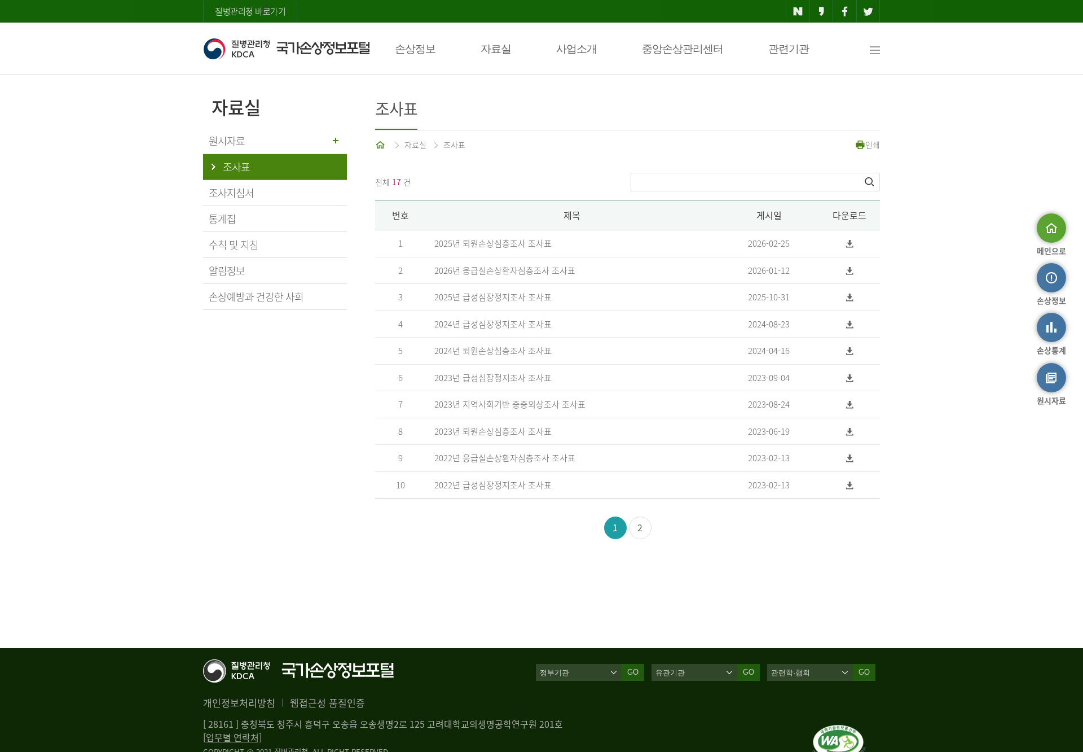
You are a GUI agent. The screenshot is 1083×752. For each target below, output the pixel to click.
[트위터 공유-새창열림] (868, 11)
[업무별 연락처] (232, 737)
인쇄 (872, 144)
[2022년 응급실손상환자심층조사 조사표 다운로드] (849, 458)
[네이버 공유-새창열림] (797, 11)
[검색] (870, 182)
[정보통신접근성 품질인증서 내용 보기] (839, 731)
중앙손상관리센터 (682, 49)
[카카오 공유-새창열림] (821, 11)
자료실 (496, 49)
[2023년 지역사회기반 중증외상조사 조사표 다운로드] (849, 404)
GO (633, 672)
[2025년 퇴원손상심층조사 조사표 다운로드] (849, 243)
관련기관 (788, 49)
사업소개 (576, 49)
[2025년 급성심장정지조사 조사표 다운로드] (849, 297)
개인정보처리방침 (239, 703)
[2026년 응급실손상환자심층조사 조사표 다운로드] (849, 271)
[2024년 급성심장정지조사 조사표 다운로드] (849, 324)
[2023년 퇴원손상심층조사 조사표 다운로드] (849, 431)
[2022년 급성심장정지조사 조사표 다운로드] (849, 485)
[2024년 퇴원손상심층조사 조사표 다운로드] (849, 351)
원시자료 (227, 140)
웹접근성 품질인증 (327, 703)
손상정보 (415, 49)
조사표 (454, 144)
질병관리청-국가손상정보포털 (286, 49)
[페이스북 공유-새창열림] (844, 11)
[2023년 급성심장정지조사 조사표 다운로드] (849, 378)
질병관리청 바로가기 (250, 11)
